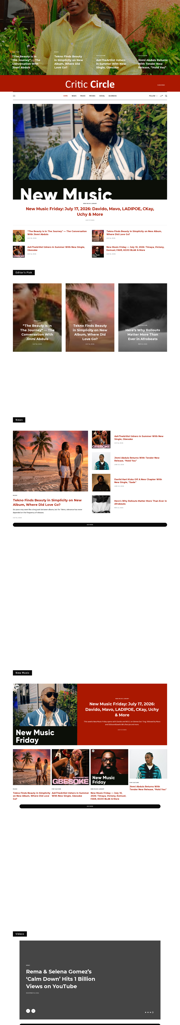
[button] (90, 525)
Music (56, 52)
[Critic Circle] (90, 84)
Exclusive (16, 52)
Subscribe (161, 85)
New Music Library (90, 203)
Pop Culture (100, 55)
